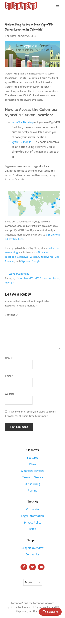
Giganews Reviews (32, 471)
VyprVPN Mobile (21, 142)
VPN (31, 278)
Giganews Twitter (27, 256)
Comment (11, 314)
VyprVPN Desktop (23, 122)
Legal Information (32, 516)
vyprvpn (9, 282)
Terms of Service (32, 477)
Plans (32, 464)
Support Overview (33, 548)
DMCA (32, 529)
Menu (58, 6)
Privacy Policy (32, 522)
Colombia (22, 278)
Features (32, 457)
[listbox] (32, 582)
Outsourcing (32, 484)
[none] (32, 582)
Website (9, 393)
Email (9, 375)
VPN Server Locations (47, 278)
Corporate (32, 509)
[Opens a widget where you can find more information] (50, 612)
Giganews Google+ (31, 261)
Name (9, 357)
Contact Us (33, 554)
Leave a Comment (18, 273)
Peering (32, 490)
